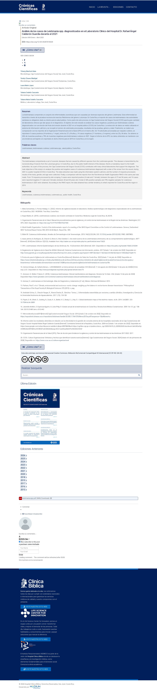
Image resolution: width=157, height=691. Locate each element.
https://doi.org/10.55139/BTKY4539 (39, 42)
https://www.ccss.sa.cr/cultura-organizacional (52, 340)
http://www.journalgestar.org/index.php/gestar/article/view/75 (61, 270)
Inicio (92, 7)
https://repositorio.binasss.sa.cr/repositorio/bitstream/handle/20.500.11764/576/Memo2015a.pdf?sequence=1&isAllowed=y (65, 316)
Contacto (131, 7)
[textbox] (78, 531)
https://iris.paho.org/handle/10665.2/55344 (122, 246)
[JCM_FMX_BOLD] (19, 539)
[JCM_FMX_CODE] (25, 539)
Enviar (21, 555)
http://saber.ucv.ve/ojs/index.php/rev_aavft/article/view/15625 (82, 241)
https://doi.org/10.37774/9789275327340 (53, 223)
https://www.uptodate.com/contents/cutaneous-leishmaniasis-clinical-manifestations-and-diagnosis (64, 277)
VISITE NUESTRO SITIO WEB (36, 607)
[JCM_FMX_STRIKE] (23, 539)
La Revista (103, 7)
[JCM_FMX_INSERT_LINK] (29, 539)
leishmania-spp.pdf (29, 498)
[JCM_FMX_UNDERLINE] (22, 539)
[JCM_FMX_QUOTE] (27, 539)
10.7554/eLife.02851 (28, 302)
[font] (19, 536)
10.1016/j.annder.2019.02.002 (110, 234)
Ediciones (118, 7)
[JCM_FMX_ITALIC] (20, 539)
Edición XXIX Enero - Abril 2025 (33, 37)
